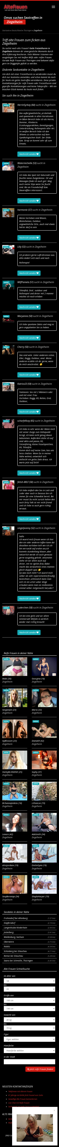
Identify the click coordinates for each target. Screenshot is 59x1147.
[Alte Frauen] (15, 7)
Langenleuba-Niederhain (29, 927)
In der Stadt (9, 1056)
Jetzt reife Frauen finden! (41, 1069)
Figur (6, 1034)
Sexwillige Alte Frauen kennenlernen (22, 1099)
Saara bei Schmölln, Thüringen (29, 960)
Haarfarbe (9, 1045)
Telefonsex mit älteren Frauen (20, 1091)
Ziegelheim (50, 105)
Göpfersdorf (29, 922)
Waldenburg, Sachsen (29, 937)
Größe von (9, 995)
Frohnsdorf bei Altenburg (29, 918)
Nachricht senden (27, 154)
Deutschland (17, 30)
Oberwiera (29, 941)
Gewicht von (9, 1014)
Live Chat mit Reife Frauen (18, 1103)
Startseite (6, 30)
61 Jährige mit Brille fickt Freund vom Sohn (25, 1095)
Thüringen (28, 30)
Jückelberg (29, 932)
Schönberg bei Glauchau (29, 951)
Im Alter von (9, 975)
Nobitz (29, 946)
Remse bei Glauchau (29, 955)
